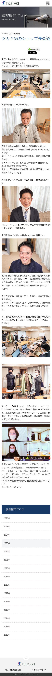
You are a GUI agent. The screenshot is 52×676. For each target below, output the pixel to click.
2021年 (7, 560)
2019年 (7, 576)
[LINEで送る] (34, 49)
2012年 (7, 635)
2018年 (7, 585)
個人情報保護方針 (13, 670)
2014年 (7, 618)
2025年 (7, 526)
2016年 (7, 601)
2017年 (7, 593)
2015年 (7, 610)
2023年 (7, 543)
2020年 (7, 568)
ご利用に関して (39, 670)
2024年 (7, 535)
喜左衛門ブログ (15, 509)
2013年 (7, 626)
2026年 (7, 518)
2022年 (7, 551)
